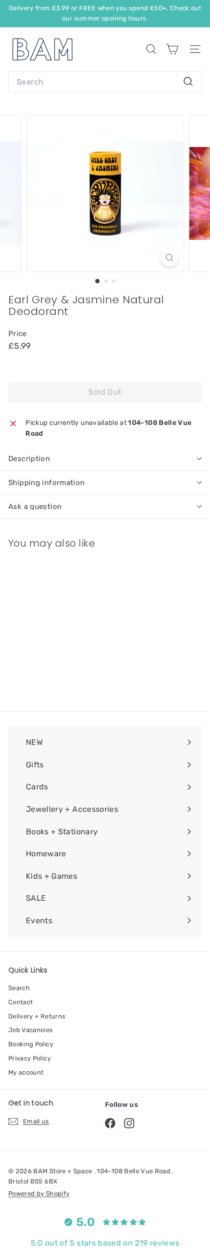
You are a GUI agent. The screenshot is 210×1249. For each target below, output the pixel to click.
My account (26, 1072)
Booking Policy (30, 1044)
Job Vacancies (30, 1030)
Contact (20, 1002)
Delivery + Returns (36, 1016)
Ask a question (35, 506)
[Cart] (172, 49)
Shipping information (46, 482)
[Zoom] (169, 258)
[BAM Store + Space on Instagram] (129, 1123)
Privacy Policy (29, 1058)
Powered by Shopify (38, 1193)
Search (19, 988)
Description (29, 458)
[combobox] (105, 82)
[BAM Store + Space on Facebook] (110, 1123)
